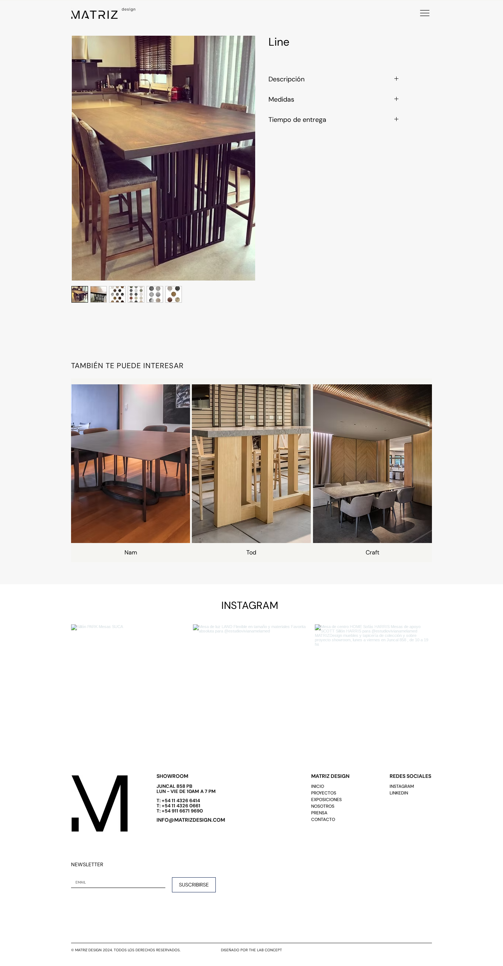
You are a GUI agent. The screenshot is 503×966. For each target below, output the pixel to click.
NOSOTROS (322, 806)
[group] (251, 470)
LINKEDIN (399, 793)
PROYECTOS (323, 793)
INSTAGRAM (402, 786)
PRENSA (319, 813)
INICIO (317, 786)
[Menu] (424, 13)
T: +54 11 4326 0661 (178, 806)
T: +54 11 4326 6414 (178, 800)
